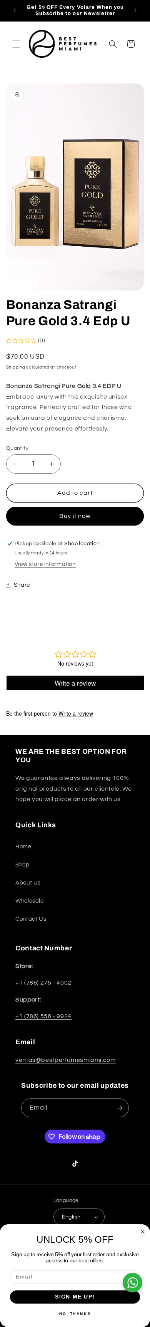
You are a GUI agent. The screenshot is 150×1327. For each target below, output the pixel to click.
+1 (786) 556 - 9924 (43, 1016)
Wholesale (29, 901)
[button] (16, 44)
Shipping (15, 367)
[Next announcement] (135, 10)
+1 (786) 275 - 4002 (43, 983)
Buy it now (75, 516)
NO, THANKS (75, 1313)
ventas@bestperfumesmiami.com (65, 1060)
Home (23, 847)
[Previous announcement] (14, 10)
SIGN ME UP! (75, 1297)
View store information (45, 564)
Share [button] (22, 585)
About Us (28, 883)
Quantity (17, 448)
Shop (22, 865)
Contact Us (30, 919)
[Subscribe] (119, 1107)
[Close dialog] (143, 1232)
